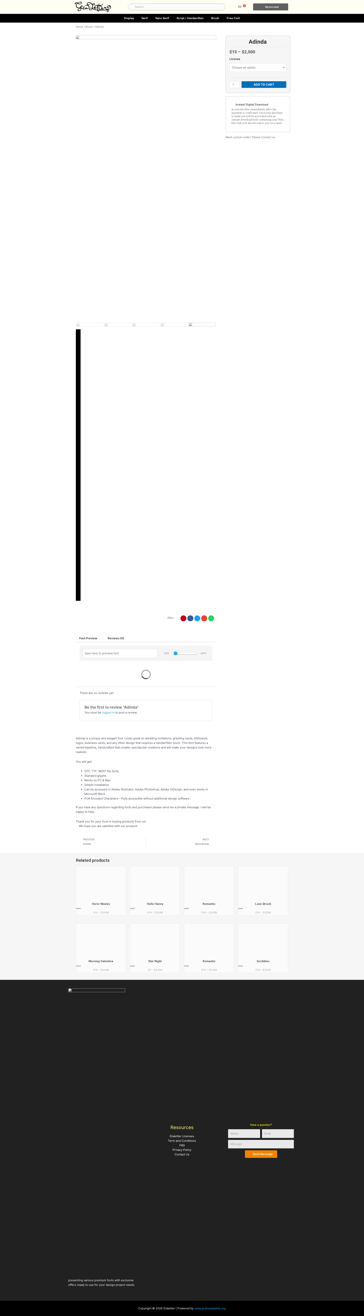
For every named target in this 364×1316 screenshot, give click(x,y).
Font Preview (88, 638)
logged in (108, 712)
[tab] (88, 638)
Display (129, 18)
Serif (144, 18)
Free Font (233, 18)
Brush (215, 18)
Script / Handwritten (190, 18)
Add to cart (264, 84)
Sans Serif (162, 18)
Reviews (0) (116, 638)
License (234, 59)
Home (79, 26)
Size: (166, 653)
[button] (183, 618)
